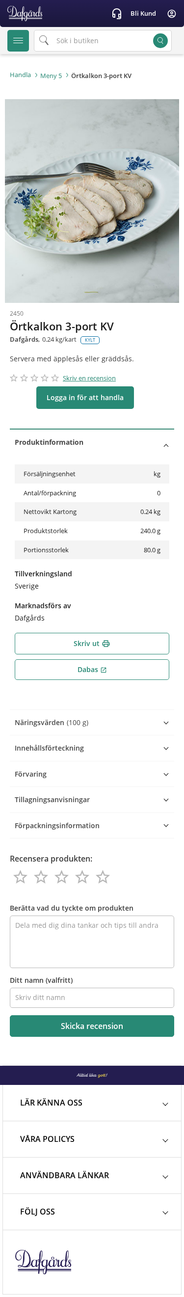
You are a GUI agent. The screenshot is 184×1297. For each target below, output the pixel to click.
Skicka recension (92, 1026)
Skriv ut (92, 643)
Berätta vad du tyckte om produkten (71, 908)
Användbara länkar (64, 1175)
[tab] (92, 442)
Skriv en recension (89, 378)
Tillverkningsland (43, 573)
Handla (20, 74)
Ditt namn (41, 980)
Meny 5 (51, 75)
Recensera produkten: (51, 858)
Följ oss (37, 1211)
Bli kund (143, 13)
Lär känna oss (51, 1102)
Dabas (92, 669)
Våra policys (47, 1139)
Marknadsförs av (43, 605)
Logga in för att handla (85, 397)
